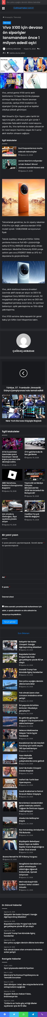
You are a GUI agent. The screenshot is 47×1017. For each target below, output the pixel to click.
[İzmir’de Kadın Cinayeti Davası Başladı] (10, 771)
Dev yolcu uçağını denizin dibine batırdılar (31, 682)
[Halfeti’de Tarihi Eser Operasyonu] (10, 783)
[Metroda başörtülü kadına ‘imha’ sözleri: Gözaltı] (10, 885)
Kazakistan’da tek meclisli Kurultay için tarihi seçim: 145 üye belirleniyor (31, 746)
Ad (4, 577)
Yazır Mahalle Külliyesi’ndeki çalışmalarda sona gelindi (31, 758)
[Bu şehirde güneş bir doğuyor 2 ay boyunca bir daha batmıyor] (10, 721)
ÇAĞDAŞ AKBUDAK (13, 49)
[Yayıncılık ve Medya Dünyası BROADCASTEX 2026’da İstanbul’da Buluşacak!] (35, 474)
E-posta (6, 587)
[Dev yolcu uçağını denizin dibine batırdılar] (10, 685)
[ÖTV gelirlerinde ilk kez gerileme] (35, 443)
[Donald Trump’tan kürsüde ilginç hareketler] (10, 673)
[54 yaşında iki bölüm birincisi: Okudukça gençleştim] (10, 709)
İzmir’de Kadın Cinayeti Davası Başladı (30, 769)
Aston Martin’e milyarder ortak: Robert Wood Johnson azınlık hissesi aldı (31, 164)
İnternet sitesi (8, 597)
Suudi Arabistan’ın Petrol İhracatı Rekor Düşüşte (31, 792)
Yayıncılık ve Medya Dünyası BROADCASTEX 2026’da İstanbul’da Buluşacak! (34, 488)
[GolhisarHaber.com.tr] (23, 8)
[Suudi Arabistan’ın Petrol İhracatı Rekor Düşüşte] (10, 795)
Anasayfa (8, 17)
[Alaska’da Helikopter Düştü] (10, 822)
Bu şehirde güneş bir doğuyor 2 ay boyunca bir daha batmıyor (31, 721)
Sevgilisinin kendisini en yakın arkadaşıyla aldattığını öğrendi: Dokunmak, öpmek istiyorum (30, 869)
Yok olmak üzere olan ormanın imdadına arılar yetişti (30, 695)
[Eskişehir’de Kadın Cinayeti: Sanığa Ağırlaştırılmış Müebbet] (10, 645)
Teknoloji (17, 17)
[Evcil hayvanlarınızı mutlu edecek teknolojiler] (9, 151)
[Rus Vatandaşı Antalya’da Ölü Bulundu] (10, 833)
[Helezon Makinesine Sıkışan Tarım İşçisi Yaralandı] (10, 734)
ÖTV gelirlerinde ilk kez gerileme (33, 453)
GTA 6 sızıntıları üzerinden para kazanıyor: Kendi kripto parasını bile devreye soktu (11, 457)
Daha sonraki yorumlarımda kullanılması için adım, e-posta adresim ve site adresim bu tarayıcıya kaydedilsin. (22, 610)
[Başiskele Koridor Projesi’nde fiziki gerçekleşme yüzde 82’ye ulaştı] (10, 658)
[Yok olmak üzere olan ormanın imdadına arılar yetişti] (10, 696)
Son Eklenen (23, 633)
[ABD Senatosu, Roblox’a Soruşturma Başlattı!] (12, 474)
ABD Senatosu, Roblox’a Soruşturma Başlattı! (12, 485)
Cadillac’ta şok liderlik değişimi (32, 515)
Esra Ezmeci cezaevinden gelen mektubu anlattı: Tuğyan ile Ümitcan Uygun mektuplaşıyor (31, 807)
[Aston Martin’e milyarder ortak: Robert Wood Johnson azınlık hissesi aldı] (9, 164)
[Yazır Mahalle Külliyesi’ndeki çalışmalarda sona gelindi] (10, 759)
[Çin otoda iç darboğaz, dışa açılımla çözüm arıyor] (12, 506)
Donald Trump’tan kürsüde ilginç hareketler (31, 671)
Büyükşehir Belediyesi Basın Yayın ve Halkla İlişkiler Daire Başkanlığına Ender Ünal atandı (31, 845)
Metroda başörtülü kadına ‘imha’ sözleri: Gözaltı (29, 884)
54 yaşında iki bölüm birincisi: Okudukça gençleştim (29, 708)
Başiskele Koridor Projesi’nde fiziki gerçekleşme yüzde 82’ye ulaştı (31, 658)
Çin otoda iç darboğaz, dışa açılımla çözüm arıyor (9, 518)
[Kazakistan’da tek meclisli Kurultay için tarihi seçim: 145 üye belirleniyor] (10, 746)
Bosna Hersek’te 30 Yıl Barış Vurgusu (20, 856)
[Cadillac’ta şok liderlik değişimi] (35, 506)
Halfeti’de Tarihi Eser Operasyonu (29, 781)
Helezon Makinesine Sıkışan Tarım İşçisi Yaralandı (28, 733)
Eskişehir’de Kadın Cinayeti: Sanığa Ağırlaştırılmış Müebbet (30, 644)
